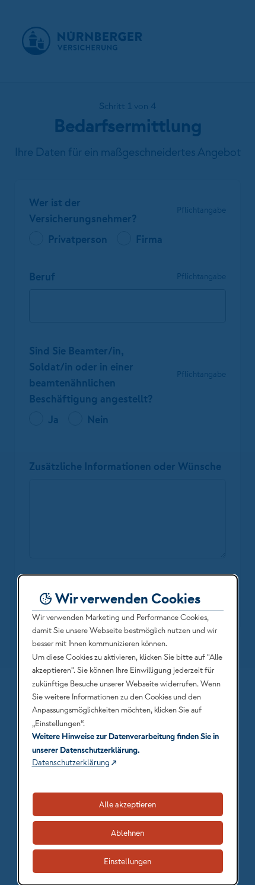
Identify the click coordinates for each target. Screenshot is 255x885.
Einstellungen (127, 861)
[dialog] (127, 730)
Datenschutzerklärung (71, 762)
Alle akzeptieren (127, 804)
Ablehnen (127, 833)
